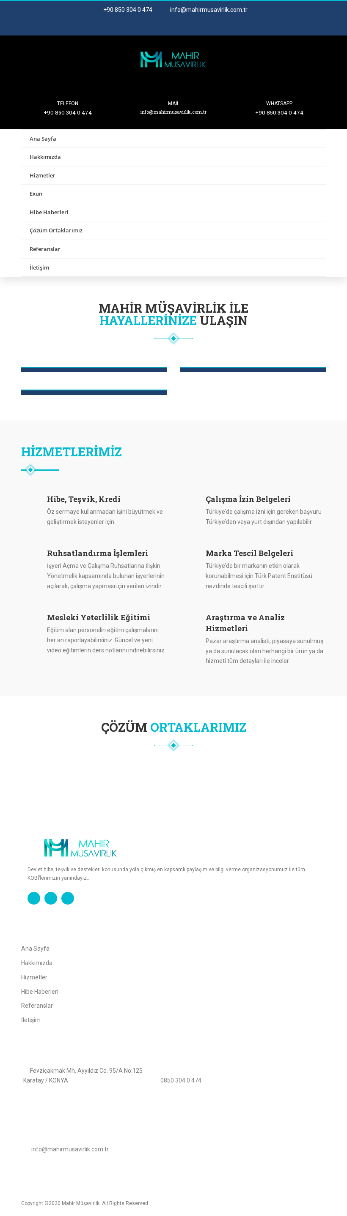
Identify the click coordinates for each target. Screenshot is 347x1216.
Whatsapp (279, 103)
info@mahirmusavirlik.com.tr (208, 9)
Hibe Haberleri (49, 212)
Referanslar (45, 249)
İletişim (39, 267)
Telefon (67, 103)
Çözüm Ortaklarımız (56, 230)
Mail (173, 103)
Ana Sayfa (43, 138)
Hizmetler (42, 175)
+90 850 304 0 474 (127, 9)
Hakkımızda (45, 157)
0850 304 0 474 (180, 1080)
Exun (36, 193)
